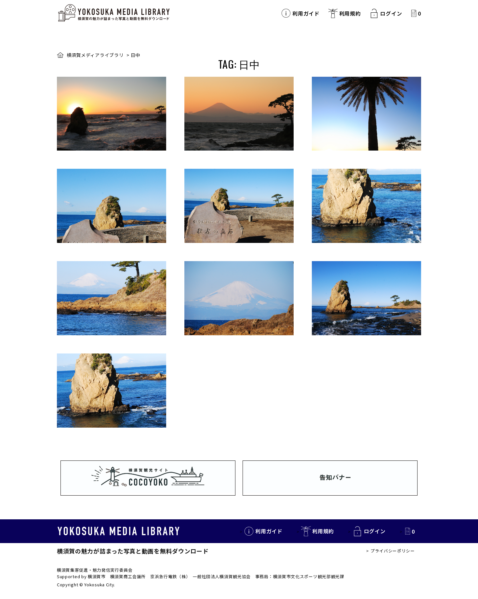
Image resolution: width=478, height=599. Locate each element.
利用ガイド (306, 13)
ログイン (391, 13)
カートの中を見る (414, 13)
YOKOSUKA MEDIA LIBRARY (118, 531)
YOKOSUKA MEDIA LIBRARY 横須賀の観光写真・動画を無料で (114, 13)
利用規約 (350, 13)
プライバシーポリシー (392, 551)
